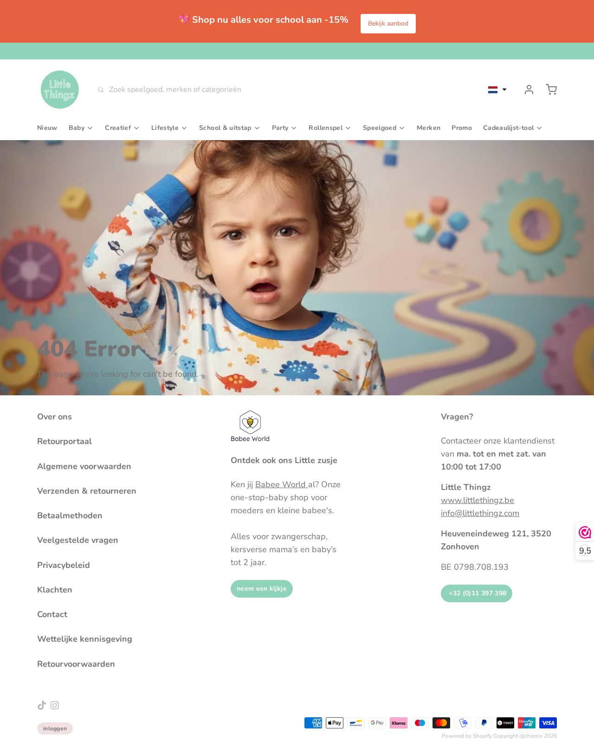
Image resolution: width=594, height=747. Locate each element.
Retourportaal (64, 441)
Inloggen (55, 728)
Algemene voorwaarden (84, 466)
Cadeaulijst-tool (508, 127)
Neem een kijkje (262, 588)
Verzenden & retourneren (86, 490)
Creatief (118, 127)
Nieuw (47, 127)
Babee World (281, 484)
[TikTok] (41, 705)
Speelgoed (379, 127)
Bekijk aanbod (388, 23)
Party (280, 127)
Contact (52, 614)
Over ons (54, 416)
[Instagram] (54, 705)
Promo (462, 127)
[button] (497, 89)
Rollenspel (325, 127)
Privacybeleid (63, 565)
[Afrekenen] (547, 89)
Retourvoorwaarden (76, 664)
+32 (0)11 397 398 (476, 593)
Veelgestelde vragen (77, 540)
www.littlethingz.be (477, 500)
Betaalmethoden (70, 515)
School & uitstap (225, 127)
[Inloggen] (525, 89)
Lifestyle (165, 127)
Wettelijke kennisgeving (84, 638)
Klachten (54, 589)
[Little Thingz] (60, 89)
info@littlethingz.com (480, 513)
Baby (76, 127)
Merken (428, 127)
